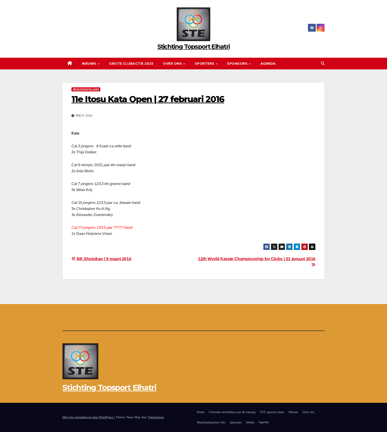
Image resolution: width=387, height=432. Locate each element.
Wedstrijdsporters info (211, 422)
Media (250, 422)
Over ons (173, 64)
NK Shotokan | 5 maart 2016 (103, 258)
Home (200, 412)
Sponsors (238, 64)
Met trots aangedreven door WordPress (88, 417)
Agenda (268, 64)
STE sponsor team (272, 412)
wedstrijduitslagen (86, 89)
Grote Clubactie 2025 (131, 64)
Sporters (205, 64)
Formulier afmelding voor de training (232, 412)
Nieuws (89, 64)
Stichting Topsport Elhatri (193, 46)
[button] (323, 63)
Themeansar (156, 417)
